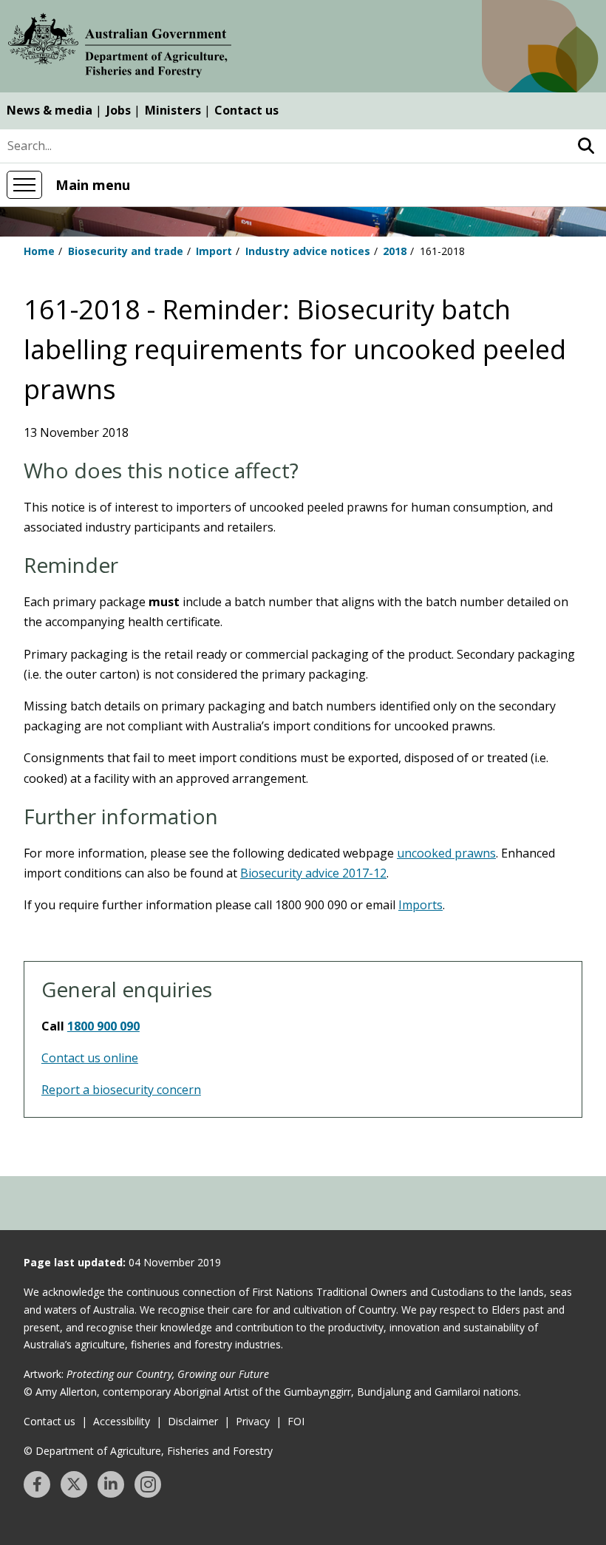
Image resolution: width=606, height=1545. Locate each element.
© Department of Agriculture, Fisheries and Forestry (148, 1451)
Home (39, 251)
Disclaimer (193, 1421)
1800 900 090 (103, 1026)
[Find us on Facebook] (37, 1484)
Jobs (118, 110)
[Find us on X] (74, 1484)
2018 (394, 251)
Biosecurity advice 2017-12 (313, 873)
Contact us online (89, 1058)
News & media (49, 110)
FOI (295, 1421)
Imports (420, 905)
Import (214, 251)
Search (585, 146)
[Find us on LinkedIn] (111, 1484)
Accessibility (121, 1421)
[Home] (119, 48)
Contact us (246, 110)
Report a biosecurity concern (121, 1090)
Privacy (253, 1421)
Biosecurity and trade (125, 251)
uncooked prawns (446, 853)
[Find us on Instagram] (148, 1484)
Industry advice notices (307, 251)
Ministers (173, 110)
